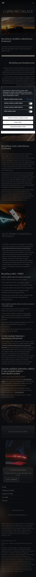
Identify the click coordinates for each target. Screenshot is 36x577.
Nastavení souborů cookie (18, 126)
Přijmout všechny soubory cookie (18, 117)
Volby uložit (18, 122)
